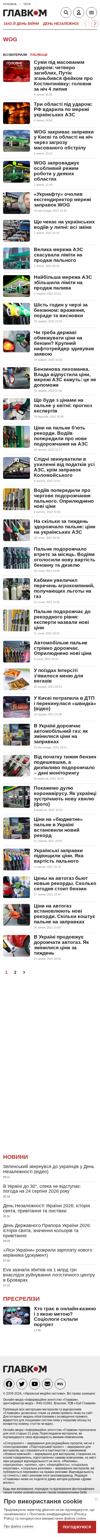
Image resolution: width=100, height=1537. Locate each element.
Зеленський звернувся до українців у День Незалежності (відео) (48, 1169)
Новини (15, 1157)
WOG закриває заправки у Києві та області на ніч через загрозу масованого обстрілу (64, 140)
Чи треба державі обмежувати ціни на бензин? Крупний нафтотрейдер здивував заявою (64, 343)
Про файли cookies (19, 1526)
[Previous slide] (85, 23)
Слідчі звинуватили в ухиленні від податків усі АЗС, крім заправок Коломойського (64, 467)
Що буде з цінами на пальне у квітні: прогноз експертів (63, 405)
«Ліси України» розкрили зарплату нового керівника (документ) (47, 1252)
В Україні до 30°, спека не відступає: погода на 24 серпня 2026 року (42, 1189)
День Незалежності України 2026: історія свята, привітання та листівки (46, 1208)
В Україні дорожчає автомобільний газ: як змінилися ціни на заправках (61, 734)
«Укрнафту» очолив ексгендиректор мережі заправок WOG (62, 199)
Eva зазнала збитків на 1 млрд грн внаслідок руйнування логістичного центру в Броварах (49, 1275)
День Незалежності (63, 24)
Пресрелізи (21, 1299)
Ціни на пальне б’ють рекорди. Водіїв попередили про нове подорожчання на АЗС (61, 436)
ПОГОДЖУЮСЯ (77, 1527)
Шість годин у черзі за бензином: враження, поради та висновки (61, 310)
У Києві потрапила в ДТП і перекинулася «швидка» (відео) (65, 703)
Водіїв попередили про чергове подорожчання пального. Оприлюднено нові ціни (64, 498)
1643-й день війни (21, 24)
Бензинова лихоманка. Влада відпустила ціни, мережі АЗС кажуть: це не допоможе (65, 377)
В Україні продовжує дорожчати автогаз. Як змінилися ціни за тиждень (61, 945)
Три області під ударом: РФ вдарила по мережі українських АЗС (63, 109)
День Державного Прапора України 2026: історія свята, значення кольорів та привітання (47, 1230)
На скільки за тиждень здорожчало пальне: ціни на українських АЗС (64, 527)
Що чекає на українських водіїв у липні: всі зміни (64, 224)
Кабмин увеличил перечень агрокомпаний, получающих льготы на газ (64, 588)
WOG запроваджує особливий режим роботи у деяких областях (56, 171)
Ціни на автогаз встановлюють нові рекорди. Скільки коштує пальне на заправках (64, 914)
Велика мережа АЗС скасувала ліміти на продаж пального (58, 255)
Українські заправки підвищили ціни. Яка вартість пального (59, 856)
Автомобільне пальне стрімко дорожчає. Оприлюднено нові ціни (63, 648)
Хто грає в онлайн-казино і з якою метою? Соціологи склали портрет (65, 1316)
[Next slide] (94, 23)
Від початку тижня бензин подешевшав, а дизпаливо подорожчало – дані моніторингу (65, 765)
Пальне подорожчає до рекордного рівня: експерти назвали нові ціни (62, 619)
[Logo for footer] (25, 1371)
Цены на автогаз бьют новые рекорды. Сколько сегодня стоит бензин (65, 883)
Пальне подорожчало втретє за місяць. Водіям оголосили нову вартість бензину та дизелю (64, 557)
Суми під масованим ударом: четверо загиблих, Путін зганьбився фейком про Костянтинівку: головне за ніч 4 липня (63, 75)
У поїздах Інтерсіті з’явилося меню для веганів (58, 676)
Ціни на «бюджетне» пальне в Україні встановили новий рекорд (58, 827)
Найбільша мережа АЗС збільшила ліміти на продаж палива (63, 282)
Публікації (38, 55)
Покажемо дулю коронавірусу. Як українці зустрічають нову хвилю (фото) (65, 796)
